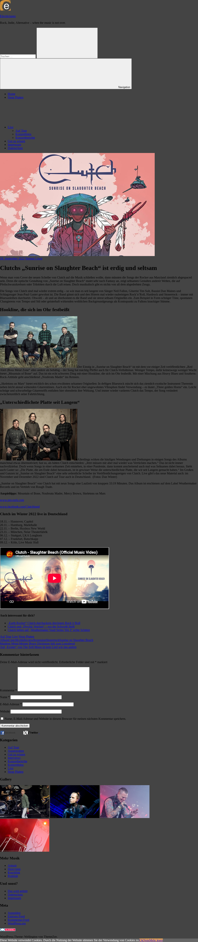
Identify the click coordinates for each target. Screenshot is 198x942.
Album (4, 640)
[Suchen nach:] (18, 56)
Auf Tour (21, 130)
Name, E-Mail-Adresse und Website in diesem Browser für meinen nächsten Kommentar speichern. (65, 718)
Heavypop (14, 869)
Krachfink (14, 872)
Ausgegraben (16, 750)
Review (28, 640)
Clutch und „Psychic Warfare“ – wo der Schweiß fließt (41, 626)
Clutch (13, 640)
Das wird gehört (17, 891)
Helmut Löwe (33, 258)
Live (10, 127)
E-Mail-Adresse (11, 704)
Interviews (14, 757)
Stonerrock (52, 640)
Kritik (20, 640)
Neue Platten (15, 97)
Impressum (14, 144)
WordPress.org (17, 923)
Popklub (13, 876)
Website (5, 711)
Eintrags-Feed (16, 916)
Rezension (39, 640)
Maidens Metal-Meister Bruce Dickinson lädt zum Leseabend (37, 643)
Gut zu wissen (16, 141)
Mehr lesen (156, 940)
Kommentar (8, 690)
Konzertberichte (25, 137)
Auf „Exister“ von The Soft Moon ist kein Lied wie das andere (38, 647)
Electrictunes (8, 16)
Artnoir (12, 865)
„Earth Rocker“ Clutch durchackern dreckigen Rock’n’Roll (44, 623)
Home (11, 94)
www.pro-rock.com (12, 500)
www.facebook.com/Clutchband (20, 506)
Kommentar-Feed (18, 920)
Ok (141, 940)
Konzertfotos (23, 134)
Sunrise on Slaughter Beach (76, 640)
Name (5, 697)
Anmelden (14, 913)
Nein (146, 940)
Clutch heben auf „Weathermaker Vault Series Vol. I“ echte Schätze (49, 630)
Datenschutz (15, 148)
